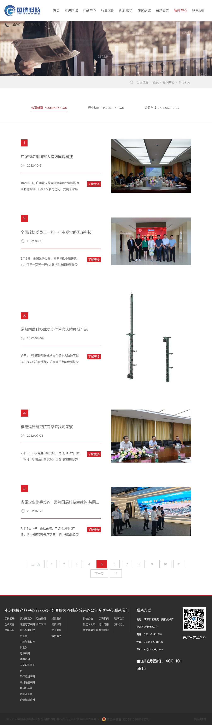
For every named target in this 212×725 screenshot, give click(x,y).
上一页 (35, 564)
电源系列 (25, 653)
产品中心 (89, 10)
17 (115, 573)
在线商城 (144, 10)
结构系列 (25, 659)
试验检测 (56, 624)
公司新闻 (184, 82)
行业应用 (107, 10)
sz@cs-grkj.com (153, 649)
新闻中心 (180, 10)
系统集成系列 (27, 699)
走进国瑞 (71, 10)
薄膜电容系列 (27, 624)
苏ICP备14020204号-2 (84, 719)
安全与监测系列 (27, 667)
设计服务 (56, 618)
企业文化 (9, 624)
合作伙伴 (41, 624)
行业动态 (106, 107)
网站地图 (200, 719)
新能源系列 (26, 694)
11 (179, 564)
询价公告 (88, 618)
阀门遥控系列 (27, 682)
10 (165, 564)
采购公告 (162, 10)
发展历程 (9, 630)
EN (49, 25)
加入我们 (119, 624)
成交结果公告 (90, 630)
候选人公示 (89, 624)
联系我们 (198, 10)
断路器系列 (26, 618)
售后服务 (56, 636)
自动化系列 (26, 688)
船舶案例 (41, 618)
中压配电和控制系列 (27, 644)
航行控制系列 (27, 676)
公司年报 (163, 107)
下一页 (99, 573)
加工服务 (56, 630)
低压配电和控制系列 (27, 633)
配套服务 (125, 10)
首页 (56, 10)
